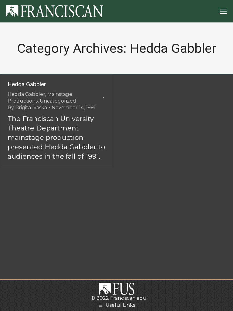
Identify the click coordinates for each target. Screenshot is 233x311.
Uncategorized (58, 101)
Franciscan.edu (128, 298)
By (27, 107)
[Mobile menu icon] (223, 11)
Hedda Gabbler (27, 84)
